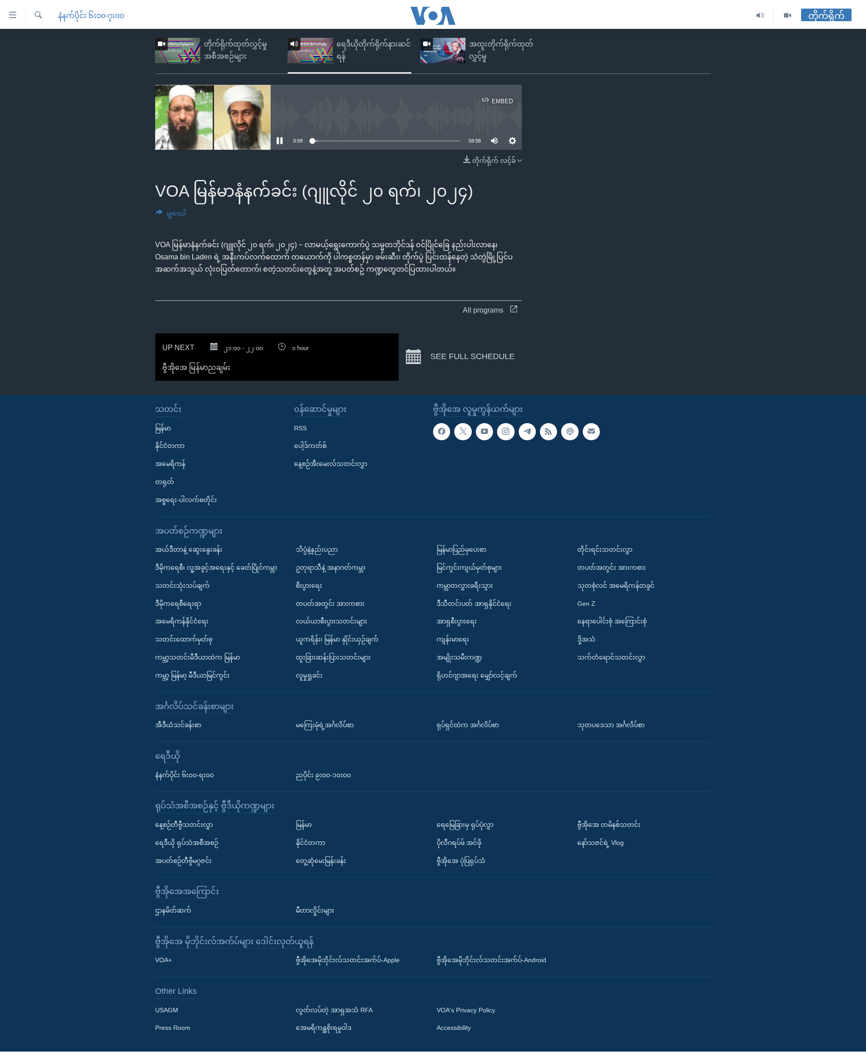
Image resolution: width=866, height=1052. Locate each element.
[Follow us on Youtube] (484, 431)
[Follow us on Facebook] (441, 431)
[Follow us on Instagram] (505, 431)
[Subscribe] (591, 431)
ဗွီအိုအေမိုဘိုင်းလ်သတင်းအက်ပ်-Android (491, 960)
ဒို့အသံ (586, 639)
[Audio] (760, 15)
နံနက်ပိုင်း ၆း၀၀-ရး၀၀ (184, 775)
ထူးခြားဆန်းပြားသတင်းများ (333, 657)
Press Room (172, 1028)
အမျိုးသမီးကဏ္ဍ (459, 657)
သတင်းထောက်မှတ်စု (183, 639)
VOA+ (163, 960)
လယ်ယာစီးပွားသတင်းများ (331, 621)
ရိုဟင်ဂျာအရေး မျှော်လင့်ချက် (477, 675)
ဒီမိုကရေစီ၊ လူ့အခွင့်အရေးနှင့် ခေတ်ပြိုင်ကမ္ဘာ (216, 567)
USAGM (166, 1010)
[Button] (171, 215)
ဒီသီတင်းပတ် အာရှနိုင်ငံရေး (474, 603)
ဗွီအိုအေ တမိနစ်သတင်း (608, 824)
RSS (300, 428)
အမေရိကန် (170, 463)
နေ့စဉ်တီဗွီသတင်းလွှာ (184, 824)
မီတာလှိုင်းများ (315, 910)
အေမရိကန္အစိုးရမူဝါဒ (323, 1028)
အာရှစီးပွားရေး (457, 621)
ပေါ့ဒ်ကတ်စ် (310, 446)
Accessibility (454, 1028)
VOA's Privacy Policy (466, 1010)
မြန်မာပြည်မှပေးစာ (461, 549)
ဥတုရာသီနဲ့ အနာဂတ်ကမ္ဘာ (330, 567)
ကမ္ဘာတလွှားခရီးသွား (465, 585)
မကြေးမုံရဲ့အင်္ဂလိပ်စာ (325, 725)
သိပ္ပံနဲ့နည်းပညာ (317, 549)
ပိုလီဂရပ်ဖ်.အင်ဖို (459, 842)
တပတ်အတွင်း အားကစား (330, 603)
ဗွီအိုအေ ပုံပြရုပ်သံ (461, 860)
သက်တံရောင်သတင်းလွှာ (611, 657)
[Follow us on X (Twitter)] (462, 431)
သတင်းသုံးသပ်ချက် (182, 585)
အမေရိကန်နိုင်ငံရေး (181, 621)
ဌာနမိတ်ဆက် (173, 910)
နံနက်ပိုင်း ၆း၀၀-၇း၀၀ (91, 15)
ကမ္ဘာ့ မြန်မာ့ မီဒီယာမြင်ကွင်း (192, 675)
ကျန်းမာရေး (453, 639)
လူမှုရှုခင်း (309, 675)
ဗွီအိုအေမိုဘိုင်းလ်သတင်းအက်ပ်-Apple (348, 960)
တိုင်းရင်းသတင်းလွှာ (604, 549)
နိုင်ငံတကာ (169, 446)
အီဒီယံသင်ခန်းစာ (178, 725)
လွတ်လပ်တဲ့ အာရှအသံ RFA (334, 1010)
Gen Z (586, 603)
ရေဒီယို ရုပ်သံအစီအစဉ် (186, 842)
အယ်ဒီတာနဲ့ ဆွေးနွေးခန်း (188, 549)
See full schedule (471, 356)
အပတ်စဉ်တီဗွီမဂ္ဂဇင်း (183, 860)
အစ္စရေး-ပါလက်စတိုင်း (186, 499)
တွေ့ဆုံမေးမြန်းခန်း (321, 860)
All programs (483, 310)
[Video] (787, 15)
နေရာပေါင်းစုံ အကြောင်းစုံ (612, 621)
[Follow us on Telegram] (527, 431)
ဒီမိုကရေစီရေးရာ (178, 603)
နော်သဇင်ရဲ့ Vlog (600, 842)
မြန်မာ (163, 428)
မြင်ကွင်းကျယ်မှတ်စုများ (469, 567)
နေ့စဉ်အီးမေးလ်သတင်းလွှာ (330, 463)
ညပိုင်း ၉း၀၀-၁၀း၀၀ (323, 775)
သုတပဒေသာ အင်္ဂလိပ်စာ (611, 725)
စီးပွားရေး (309, 585)
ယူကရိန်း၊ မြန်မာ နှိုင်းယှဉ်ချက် (337, 639)
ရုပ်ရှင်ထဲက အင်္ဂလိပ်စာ (468, 725)
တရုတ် (164, 481)
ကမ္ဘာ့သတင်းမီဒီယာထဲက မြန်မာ (197, 657)
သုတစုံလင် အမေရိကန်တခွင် (615, 585)
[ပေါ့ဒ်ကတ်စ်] (569, 431)
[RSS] (548, 431)
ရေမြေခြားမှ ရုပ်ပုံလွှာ (465, 824)
